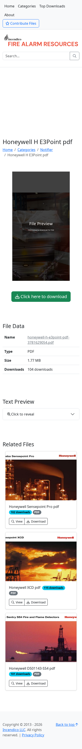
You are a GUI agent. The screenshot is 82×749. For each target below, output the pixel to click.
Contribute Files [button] (22, 23)
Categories (27, 6)
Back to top (65, 724)
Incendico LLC (14, 729)
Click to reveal (22, 414)
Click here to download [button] (43, 296)
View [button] (19, 521)
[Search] (74, 56)
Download (38, 521)
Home (9, 6)
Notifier (46, 149)
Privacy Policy (33, 735)
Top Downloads (52, 6)
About (9, 14)
